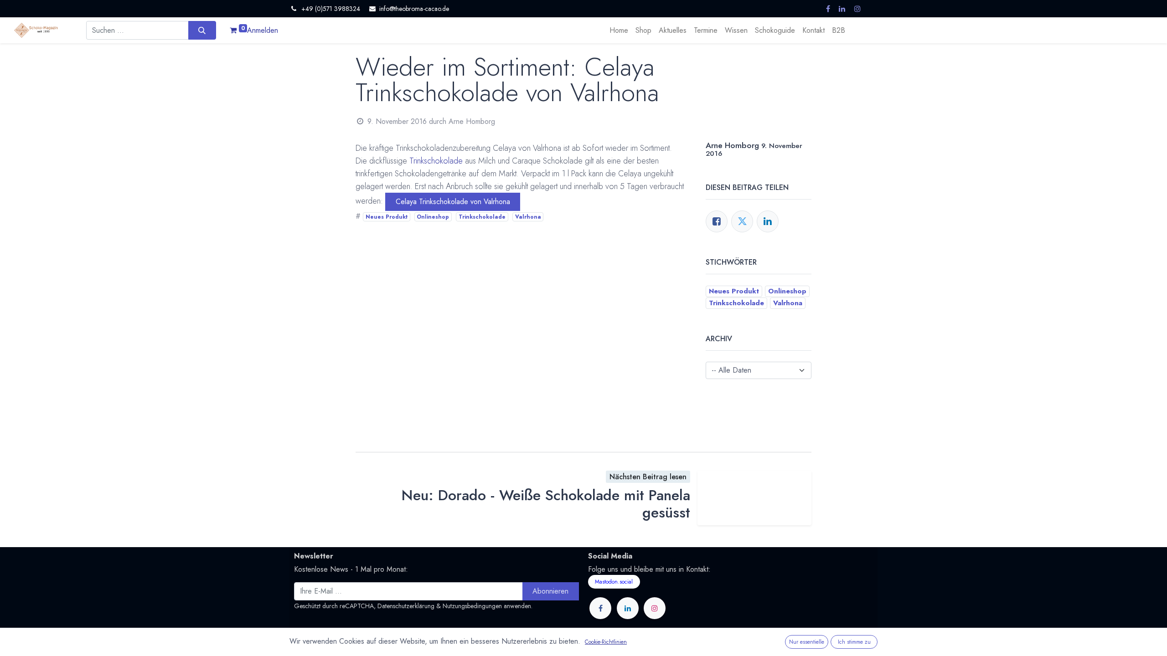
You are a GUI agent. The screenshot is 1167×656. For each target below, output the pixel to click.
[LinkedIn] (768, 221)
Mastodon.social (614, 582)
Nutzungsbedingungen (472, 605)
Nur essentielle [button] (806, 642)
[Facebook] (717, 221)
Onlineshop (433, 217)
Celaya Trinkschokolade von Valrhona (453, 201)
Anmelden (262, 30)
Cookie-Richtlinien (606, 642)
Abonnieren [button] (550, 591)
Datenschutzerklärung (405, 605)
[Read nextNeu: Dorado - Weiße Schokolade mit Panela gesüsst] (754, 498)
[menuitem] (619, 30)
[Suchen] (202, 30)
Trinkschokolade (436, 161)
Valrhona (528, 217)
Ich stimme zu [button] (854, 642)
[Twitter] (742, 221)
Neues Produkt (387, 217)
